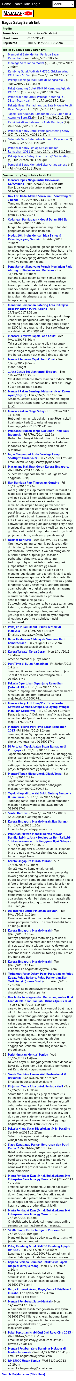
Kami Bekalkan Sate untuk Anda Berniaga (35, 122)
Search (17, 4)
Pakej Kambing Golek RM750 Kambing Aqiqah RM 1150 (39, 90)
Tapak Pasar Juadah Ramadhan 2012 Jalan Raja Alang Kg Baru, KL (39, 115)
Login (36, 4)
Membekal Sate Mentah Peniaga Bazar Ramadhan (33, 56)
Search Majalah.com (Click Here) (23, 1374)
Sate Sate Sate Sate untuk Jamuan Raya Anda (38, 139)
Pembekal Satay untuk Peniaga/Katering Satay (38, 131)
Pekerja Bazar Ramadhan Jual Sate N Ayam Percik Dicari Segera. (40, 107)
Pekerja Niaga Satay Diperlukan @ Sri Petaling (38, 156)
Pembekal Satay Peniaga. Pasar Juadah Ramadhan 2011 (33, 149)
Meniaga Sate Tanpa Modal (26, 63)
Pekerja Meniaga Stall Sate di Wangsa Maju (36, 80)
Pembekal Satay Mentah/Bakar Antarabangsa (37, 164)
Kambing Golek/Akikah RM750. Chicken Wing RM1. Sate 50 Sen (38, 73)
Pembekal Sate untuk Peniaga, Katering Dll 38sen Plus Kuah (36, 98)
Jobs (27, 4)
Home (6, 4)
